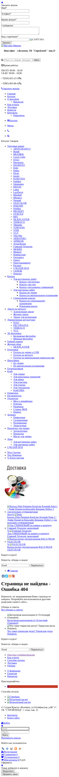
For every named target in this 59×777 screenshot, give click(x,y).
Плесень (17, 404)
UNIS (16, 230)
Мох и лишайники (23, 401)
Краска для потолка (29, 282)
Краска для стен (27, 284)
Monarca (17, 197)
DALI (16, 159)
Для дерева (19, 374)
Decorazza (18, 162)
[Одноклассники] (9, 576)
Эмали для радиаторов (25, 317)
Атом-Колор (19, 244)
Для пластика (20, 382)
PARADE (18, 206)
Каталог (11, 96)
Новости (11, 110)
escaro (16, 176)
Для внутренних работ (25, 279)
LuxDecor (18, 192)
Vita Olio (17, 235)
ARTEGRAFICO (22, 149)
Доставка (12, 107)
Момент (17, 252)
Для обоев (18, 379)
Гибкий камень (15, 341)
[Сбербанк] (13, 696)
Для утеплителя (21, 387)
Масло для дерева (22, 436)
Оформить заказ (10, 774)
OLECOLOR (20, 203)
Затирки (11, 414)
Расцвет (17, 265)
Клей (10, 371)
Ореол (16, 260)
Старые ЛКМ (20, 409)
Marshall (17, 195)
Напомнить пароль (11, 738)
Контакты (12, 112)
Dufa (15, 168)
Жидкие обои (14, 344)
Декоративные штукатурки (21, 319)
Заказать (6, 43)
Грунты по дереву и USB (26, 352)
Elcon (16, 173)
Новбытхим (19, 254)
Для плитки (19, 385)
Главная (11, 93)
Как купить (13, 104)
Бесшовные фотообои (24, 336)
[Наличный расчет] (17, 699)
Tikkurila (17, 225)
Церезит (17, 273)
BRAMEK (18, 154)
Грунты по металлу (23, 355)
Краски (11, 276)
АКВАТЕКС (19, 238)
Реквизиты (19, 115)
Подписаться (37, 565)
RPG (15, 216)
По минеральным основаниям (28, 366)
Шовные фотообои (23, 338)
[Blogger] (15, 748)
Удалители (12, 398)
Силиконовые (20, 420)
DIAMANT (19, 165)
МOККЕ (17, 249)
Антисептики (20, 431)
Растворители (14, 395)
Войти (5, 735)
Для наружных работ (24, 290)
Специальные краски (24, 298)
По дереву (18, 363)
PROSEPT (18, 211)
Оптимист (18, 257)
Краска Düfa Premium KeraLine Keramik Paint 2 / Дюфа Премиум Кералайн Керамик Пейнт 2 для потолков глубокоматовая (32, 520)
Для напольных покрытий (26, 376)
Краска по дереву (28, 292)
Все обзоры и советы (12, 609)
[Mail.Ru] (7, 748)
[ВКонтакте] (3, 576)
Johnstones (18, 184)
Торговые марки (15, 146)
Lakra (16, 189)
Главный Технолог (23, 246)
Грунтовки (12, 349)
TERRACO (19, 222)
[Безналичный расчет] (19, 702)
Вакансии (18, 102)
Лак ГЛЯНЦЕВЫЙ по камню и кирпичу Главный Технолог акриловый (28, 534)
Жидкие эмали (20, 314)
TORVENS (19, 227)
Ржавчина (18, 406)
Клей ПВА (18, 390)
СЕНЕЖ (17, 271)
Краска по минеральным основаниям (38, 295)
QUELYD (18, 214)
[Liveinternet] (11, 748)
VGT (15, 233)
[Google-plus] (8, 686)
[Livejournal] (3, 748)
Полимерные (20, 423)
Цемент (17, 412)
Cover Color (19, 157)
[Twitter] (6, 576)
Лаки (10, 439)
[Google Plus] (13, 576)
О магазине (13, 99)
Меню (10, 125)
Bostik (16, 151)
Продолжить (8, 771)
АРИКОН (18, 241)
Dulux (16, 170)
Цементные (19, 417)
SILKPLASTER (21, 219)
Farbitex (17, 181)
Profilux (17, 208)
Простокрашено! (22, 263)
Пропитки (18, 433)
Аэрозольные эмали (23, 311)
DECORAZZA (20, 325)
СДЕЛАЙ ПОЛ (21, 268)
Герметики (12, 393)
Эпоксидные (19, 425)
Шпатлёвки (13, 360)
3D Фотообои (14, 333)
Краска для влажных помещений (36, 287)
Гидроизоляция (15, 368)
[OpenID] (20, 748)
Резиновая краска (28, 306)
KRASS (17, 187)
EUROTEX (19, 178)
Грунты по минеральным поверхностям (33, 357)
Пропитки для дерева (18, 428)
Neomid (17, 200)
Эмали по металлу (16, 309)
